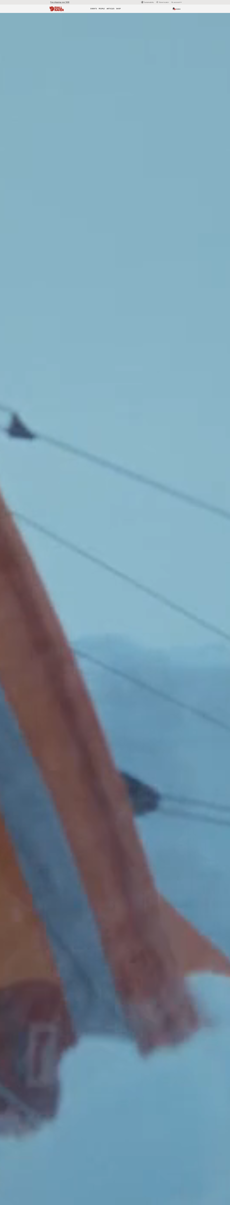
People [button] (102, 9)
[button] (175, 2)
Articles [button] (110, 9)
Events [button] (93, 9)
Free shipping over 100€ (59, 2)
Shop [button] (118, 9)
